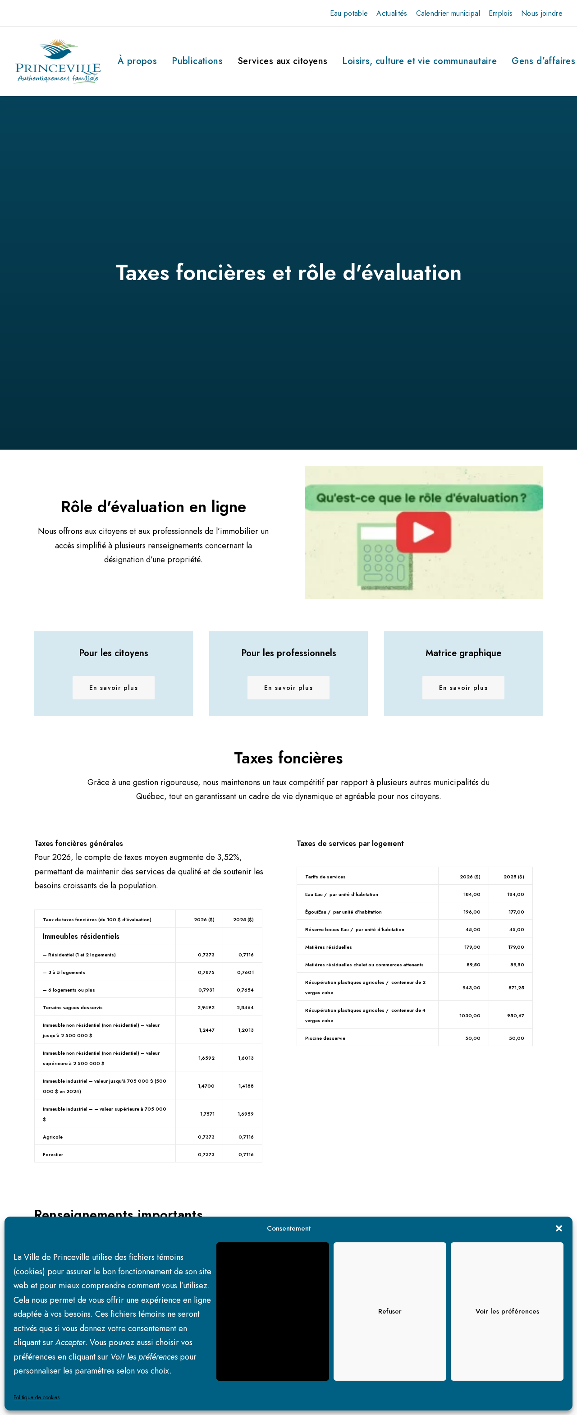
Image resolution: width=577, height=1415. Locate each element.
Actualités (391, 13)
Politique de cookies (37, 1397)
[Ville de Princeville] (58, 61)
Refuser (390, 1311)
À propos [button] (137, 61)
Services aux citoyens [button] (282, 61)
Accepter (273, 1311)
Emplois (501, 13)
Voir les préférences (507, 1311)
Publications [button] (197, 61)
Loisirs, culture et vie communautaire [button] (419, 61)
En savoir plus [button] (113, 687)
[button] (558, 1228)
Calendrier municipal (448, 13)
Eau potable (349, 13)
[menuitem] (349, 13)
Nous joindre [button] (542, 13)
